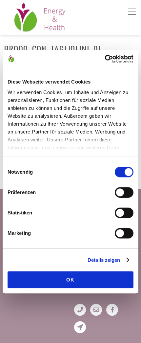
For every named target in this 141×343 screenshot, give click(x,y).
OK (70, 279)
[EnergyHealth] (25, 29)
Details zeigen (104, 260)
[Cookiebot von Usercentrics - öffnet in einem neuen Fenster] (104, 59)
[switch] (124, 192)
